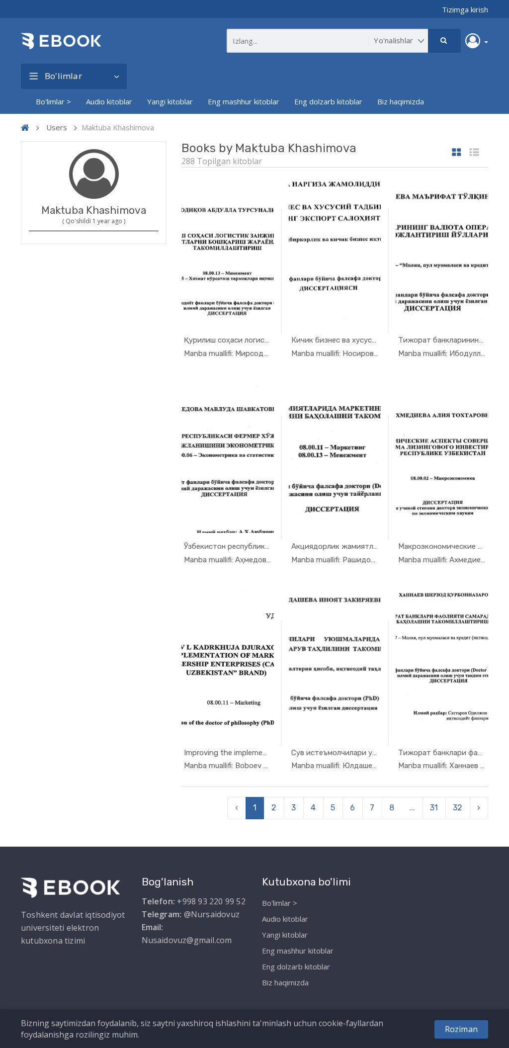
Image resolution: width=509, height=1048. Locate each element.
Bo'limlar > (53, 101)
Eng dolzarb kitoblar (328, 101)
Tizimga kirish (465, 9)
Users (56, 127)
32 (457, 807)
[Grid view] (456, 153)
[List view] (474, 153)
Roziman (461, 1029)
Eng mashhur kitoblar (243, 101)
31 (434, 807)
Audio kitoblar (109, 101)
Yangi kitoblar (170, 101)
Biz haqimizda (400, 101)
